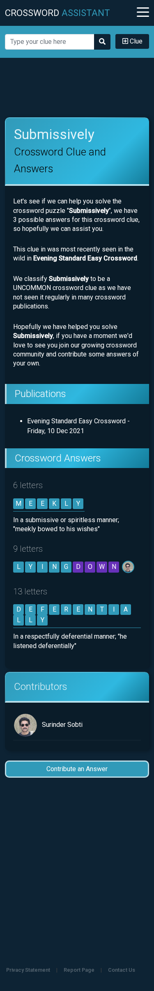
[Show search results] (102, 42)
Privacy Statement (28, 970)
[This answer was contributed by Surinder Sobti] (129, 567)
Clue (135, 41)
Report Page (79, 970)
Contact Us (121, 970)
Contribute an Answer (77, 769)
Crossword (57, 12)
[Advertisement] (77, 87)
